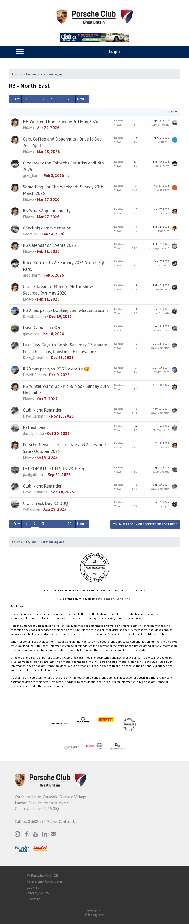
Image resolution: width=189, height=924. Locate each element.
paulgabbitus (33, 474)
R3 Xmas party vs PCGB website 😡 (56, 369)
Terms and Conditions (116, 598)
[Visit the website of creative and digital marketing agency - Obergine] (94, 913)
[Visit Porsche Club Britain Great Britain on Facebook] (26, 834)
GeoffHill (30, 234)
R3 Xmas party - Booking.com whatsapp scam (65, 310)
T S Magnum (161, 230)
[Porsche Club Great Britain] (94, 16)
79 (69, 99)
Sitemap (34, 899)
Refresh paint (35, 427)
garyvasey (31, 333)
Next (80, 99)
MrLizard (164, 265)
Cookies (33, 887)
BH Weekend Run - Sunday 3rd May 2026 (60, 121)
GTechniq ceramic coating (47, 228)
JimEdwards (162, 313)
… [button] (60, 99)
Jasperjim (163, 189)
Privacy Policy (38, 893)
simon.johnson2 (159, 248)
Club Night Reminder (42, 410)
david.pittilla (33, 433)
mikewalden (161, 289)
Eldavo (28, 127)
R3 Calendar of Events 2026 (49, 245)
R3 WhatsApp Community (47, 210)
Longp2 (164, 506)
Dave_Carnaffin (35, 357)
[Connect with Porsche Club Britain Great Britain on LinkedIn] (44, 834)
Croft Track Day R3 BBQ (45, 503)
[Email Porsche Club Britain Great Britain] (53, 834)
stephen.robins (159, 124)
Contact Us (68, 821)
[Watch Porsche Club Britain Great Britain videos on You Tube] (35, 834)
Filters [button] (170, 112)
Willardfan (31, 509)
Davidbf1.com (34, 316)
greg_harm (32, 175)
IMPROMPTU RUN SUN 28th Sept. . (56, 468)
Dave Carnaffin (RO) (41, 327)
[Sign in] (109, 51)
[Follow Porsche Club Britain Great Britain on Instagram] (17, 834)
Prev (17, 99)
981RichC (163, 142)
